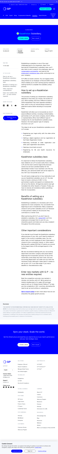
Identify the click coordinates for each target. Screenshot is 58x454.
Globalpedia (21, 392)
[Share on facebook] (7, 105)
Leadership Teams (22, 408)
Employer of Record (22, 364)
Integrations (21, 378)
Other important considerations (8, 89)
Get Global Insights (22, 371)
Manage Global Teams (23, 369)
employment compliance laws (30, 73)
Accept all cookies (16, 451)
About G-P (39, 392)
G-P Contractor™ (41, 366)
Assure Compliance (22, 366)
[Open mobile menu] (54, 9)
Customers (39, 397)
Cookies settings (42, 451)
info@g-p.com (6, 377)
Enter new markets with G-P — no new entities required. (10, 94)
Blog (38, 418)
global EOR (42, 218)
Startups (20, 415)
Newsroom (39, 401)
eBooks (39, 425)
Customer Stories (22, 427)
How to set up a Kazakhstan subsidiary (9, 77)
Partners (39, 404)
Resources (39, 420)
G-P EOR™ (39, 364)
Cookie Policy (38, 447)
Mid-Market (20, 418)
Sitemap (39, 406)
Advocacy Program (22, 429)
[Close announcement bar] (57, 1)
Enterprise (20, 420)
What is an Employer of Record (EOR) (46, 427)
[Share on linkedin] (4, 105)
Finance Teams (21, 404)
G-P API (20, 380)
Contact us (6, 382)
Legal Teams (21, 401)
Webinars (39, 422)
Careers (39, 394)
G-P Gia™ (39, 369)
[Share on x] (11, 105)
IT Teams (20, 406)
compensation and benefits (29, 71)
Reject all (30, 451)
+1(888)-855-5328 (7, 375)
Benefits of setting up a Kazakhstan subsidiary (10, 85)
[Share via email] (15, 105)
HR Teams (20, 399)
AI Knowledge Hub (41, 415)
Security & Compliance (23, 383)
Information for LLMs (42, 408)
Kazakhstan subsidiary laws (9, 81)
